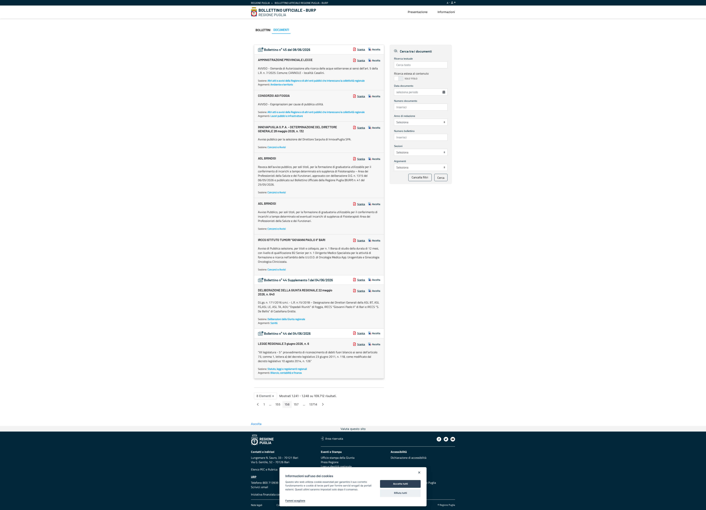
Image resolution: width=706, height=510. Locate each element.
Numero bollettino (404, 131)
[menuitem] (417, 12)
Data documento (403, 86)
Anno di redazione (404, 116)
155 (279, 405)
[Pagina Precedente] (257, 404)
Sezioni (398, 146)
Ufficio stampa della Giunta (337, 457)
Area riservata (334, 438)
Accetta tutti (400, 483)
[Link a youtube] (452, 439)
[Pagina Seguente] (323, 404)
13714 (314, 405)
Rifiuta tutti (400, 492)
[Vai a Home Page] (254, 12)
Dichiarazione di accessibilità (408, 457)
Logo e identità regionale (336, 466)
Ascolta (376, 49)
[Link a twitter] (446, 439)
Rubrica (272, 469)
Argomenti (400, 161)
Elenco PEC (258, 469)
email (264, 487)
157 (297, 405)
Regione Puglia (260, 3)
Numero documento (405, 101)
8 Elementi (266, 396)
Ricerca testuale (403, 58)
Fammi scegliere (295, 500)
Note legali (256, 505)
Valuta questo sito (353, 429)
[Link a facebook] (439, 439)
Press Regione (329, 462)
